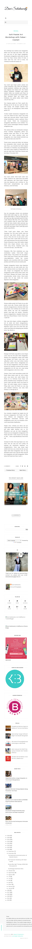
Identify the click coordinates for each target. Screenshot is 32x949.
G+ (17, 608)
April (9, 882)
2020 (8, 847)
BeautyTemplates (18, 934)
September (11, 872)
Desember (11, 851)
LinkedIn (25, 608)
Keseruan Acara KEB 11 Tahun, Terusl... (15, 502)
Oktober (10, 870)
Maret (9, 884)
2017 (8, 892)
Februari (10, 886)
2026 (8, 835)
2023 (8, 841)
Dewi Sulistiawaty (16, 584)
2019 (8, 849)
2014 (8, 898)
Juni (9, 878)
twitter (17, 603)
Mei (9, 880)
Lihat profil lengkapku (15, 587)
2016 (8, 894)
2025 (8, 837)
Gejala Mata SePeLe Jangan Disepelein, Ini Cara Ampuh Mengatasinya (16, 779)
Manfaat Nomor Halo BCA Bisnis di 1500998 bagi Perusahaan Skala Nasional (16, 800)
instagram (25, 603)
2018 (8, 890)
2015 (8, 896)
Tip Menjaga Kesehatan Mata (15, 868)
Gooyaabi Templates (17, 936)
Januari (10, 888)
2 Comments (7, 466)
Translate (18, 542)
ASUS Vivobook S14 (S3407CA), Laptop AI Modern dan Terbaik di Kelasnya (20, 750)
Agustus (10, 874)
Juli (9, 876)
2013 (8, 900)
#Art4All (16, 30)
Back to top (23, 938)
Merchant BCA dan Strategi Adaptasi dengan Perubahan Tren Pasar (17, 789)
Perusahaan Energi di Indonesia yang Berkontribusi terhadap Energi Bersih (15, 811)
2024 (8, 839)
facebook (9, 603)
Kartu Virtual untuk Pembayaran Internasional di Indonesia (17, 822)
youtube (9, 608)
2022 (8, 843)
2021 (8, 845)
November (11, 853)
